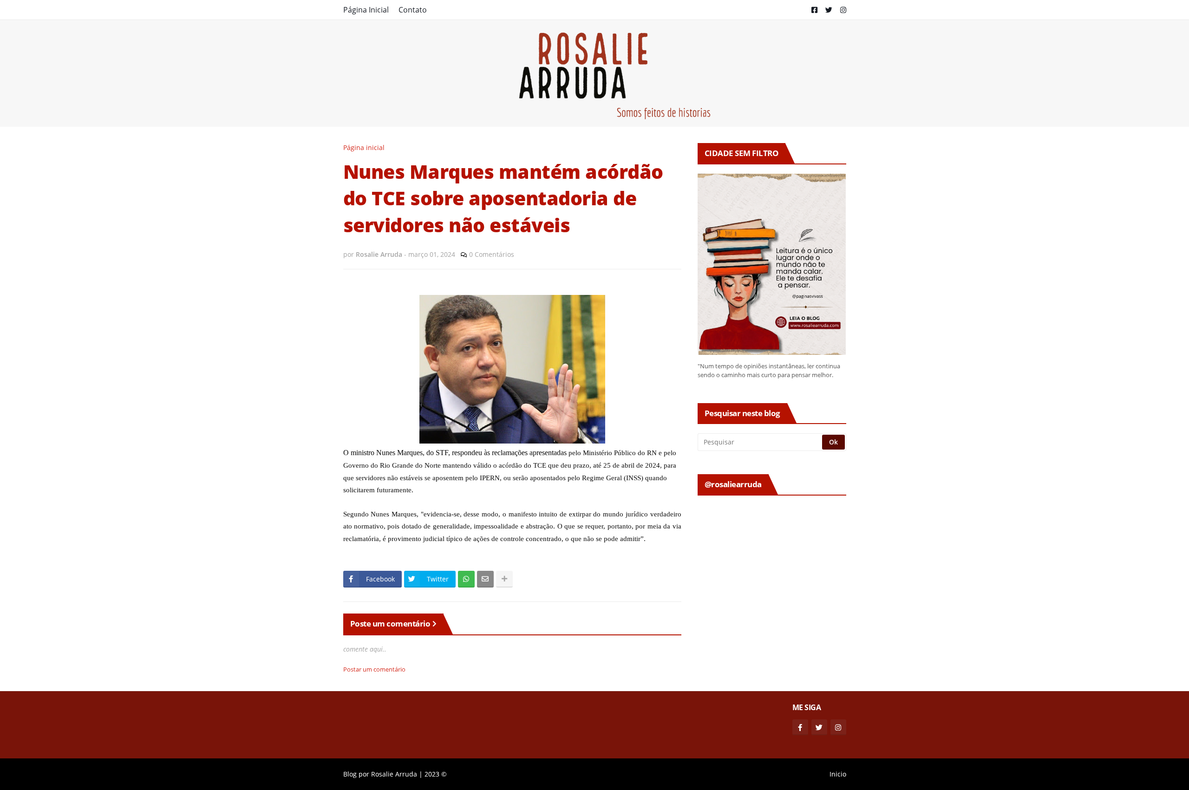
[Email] (485, 579)
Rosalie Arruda (394, 774)
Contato (413, 10)
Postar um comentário (374, 669)
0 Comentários (491, 254)
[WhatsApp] (466, 579)
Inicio (838, 774)
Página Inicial (366, 10)
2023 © (436, 774)
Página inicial (364, 147)
